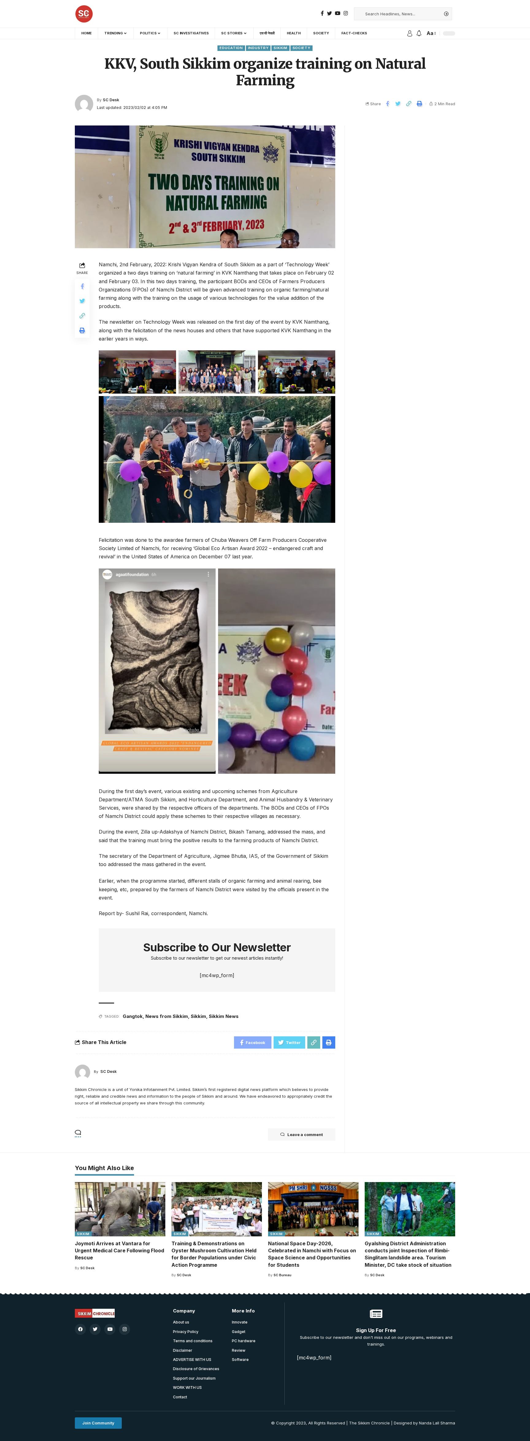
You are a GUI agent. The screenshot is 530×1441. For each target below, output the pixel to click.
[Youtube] (109, 1329)
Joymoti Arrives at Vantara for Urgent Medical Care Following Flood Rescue (119, 1250)
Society (301, 48)
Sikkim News (224, 1016)
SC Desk (111, 100)
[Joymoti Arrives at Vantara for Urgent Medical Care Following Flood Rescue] (120, 1209)
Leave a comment (305, 1134)
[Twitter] (329, 13)
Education (231, 48)
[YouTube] (337, 13)
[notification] (419, 33)
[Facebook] (322, 13)
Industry (258, 48)
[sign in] (410, 33)
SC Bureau (282, 1275)
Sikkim (280, 48)
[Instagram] (345, 13)
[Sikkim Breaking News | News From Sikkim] (84, 14)
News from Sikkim (166, 1016)
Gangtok (133, 1016)
